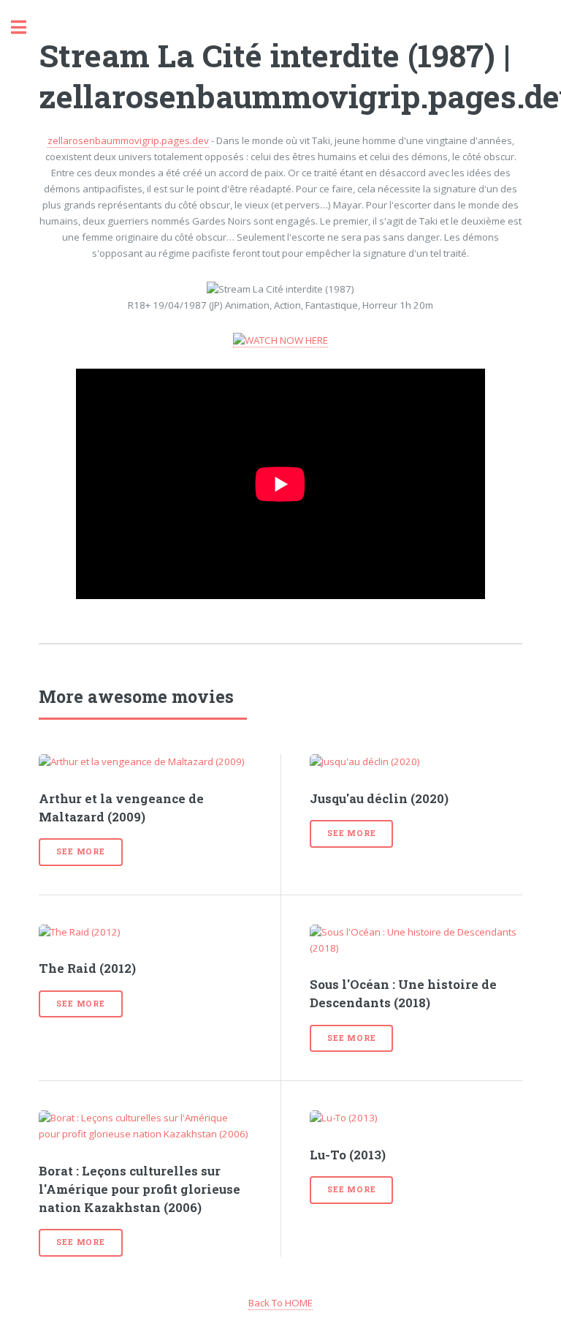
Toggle (26, 27)
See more (80, 851)
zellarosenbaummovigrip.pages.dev (128, 140)
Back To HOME (280, 1302)
